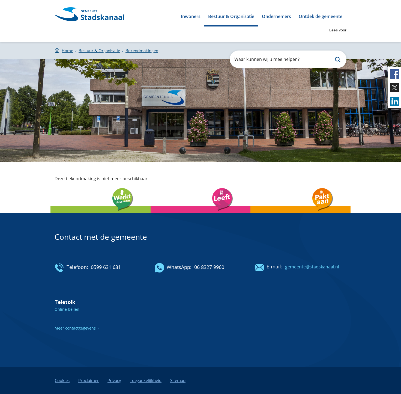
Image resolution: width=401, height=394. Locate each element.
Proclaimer (88, 380)
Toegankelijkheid (145, 380)
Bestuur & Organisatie (231, 16)
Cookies (62, 380)
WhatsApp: (179, 267)
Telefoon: (77, 267)
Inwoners (190, 16)
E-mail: (274, 266)
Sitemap (177, 380)
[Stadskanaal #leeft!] (201, 214)
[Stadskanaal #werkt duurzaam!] (100, 214)
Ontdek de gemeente (320, 16)
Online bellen (67, 309)
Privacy (114, 380)
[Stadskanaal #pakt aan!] (300, 214)
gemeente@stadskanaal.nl (312, 267)
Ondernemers (276, 16)
